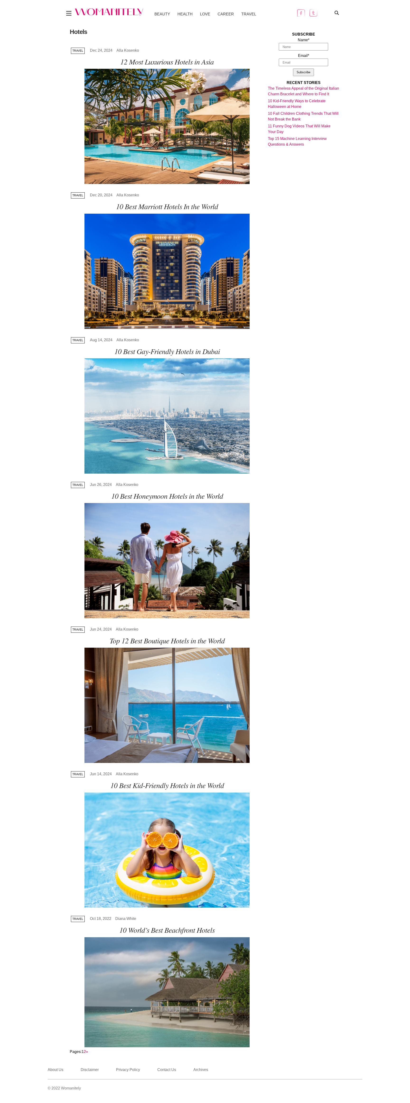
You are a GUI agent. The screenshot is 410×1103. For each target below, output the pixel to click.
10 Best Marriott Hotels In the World (167, 206)
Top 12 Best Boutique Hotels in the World (167, 640)
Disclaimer (90, 1070)
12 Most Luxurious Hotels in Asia (167, 61)
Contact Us (166, 1070)
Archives (200, 1070)
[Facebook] (301, 13)
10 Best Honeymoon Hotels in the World (167, 496)
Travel (248, 14)
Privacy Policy (128, 1070)
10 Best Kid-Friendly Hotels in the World (167, 785)
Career (226, 14)
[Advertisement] (303, 219)
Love (205, 14)
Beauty (162, 14)
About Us (55, 1070)
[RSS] (326, 13)
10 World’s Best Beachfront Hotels (167, 930)
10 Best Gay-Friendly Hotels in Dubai (167, 351)
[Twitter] (313, 13)
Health (185, 14)
